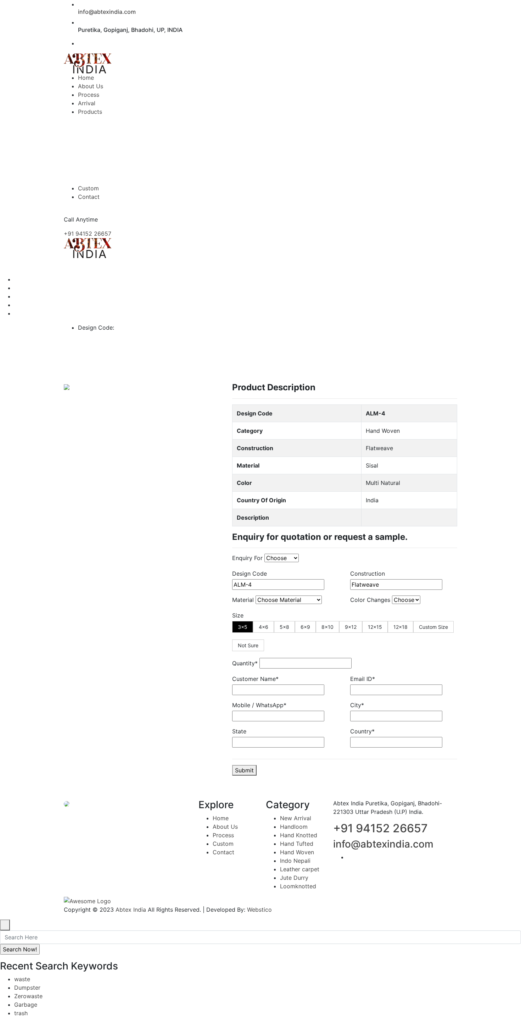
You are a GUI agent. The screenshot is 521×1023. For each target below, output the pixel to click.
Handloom (294, 826)
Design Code (249, 573)
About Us (225, 826)
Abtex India (131, 909)
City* (357, 705)
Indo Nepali (295, 860)
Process (223, 835)
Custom (223, 843)
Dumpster (27, 987)
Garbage (25, 1004)
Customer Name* (255, 678)
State (239, 731)
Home (221, 818)
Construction (367, 573)
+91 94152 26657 (87, 233)
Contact (223, 852)
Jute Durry (294, 877)
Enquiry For (247, 557)
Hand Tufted (296, 843)
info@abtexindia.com (107, 11)
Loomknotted (298, 886)
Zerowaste (28, 996)
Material (243, 599)
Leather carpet (299, 869)
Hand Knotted (298, 835)
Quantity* (245, 663)
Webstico (259, 909)
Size (237, 615)
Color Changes (370, 599)
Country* (362, 731)
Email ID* (362, 678)
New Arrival (295, 818)
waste (22, 979)
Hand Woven (297, 852)
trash (21, 1013)
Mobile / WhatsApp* (259, 705)
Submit (244, 770)
